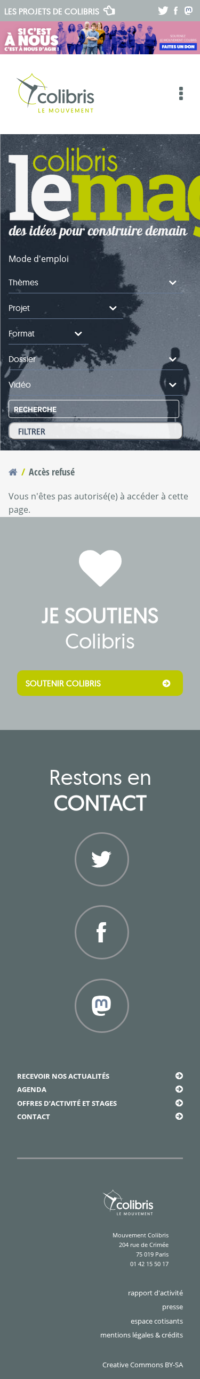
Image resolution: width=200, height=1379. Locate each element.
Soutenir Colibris (63, 683)
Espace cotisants (157, 1321)
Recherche (35, 409)
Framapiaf (100, 1044)
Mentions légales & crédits (141, 1335)
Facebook (100, 971)
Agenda (31, 1089)
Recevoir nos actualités (63, 1076)
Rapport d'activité (155, 1293)
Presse (172, 1306)
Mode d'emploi (39, 259)
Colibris (51, 11)
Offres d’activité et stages (67, 1103)
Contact (33, 1116)
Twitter (100, 898)
